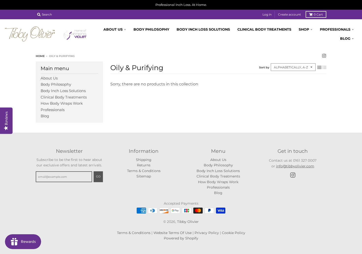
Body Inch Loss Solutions (63, 90)
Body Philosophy (56, 84)
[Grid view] (319, 67)
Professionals (53, 109)
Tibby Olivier (188, 221)
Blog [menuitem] (345, 38)
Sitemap (143, 176)
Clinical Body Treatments (64, 97)
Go (98, 176)
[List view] (324, 67)
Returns (143, 165)
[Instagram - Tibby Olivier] (324, 56)
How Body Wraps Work (62, 103)
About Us (49, 78)
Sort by (264, 67)
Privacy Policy (207, 233)
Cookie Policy (233, 233)
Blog (45, 116)
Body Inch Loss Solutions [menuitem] (203, 29)
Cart (318, 14)
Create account (289, 14)
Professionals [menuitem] (335, 29)
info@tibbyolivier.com (295, 166)
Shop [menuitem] (304, 29)
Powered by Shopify (181, 238)
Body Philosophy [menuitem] (151, 29)
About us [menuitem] (113, 29)
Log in (267, 14)
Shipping (143, 159)
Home (40, 56)
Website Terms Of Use (172, 233)
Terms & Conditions (144, 171)
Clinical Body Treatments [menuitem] (264, 29)
